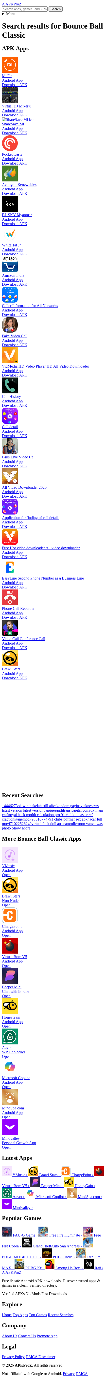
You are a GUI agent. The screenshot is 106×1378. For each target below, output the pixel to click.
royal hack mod (21, 815)
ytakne (86, 806)
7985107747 (39, 819)
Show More (21, 828)
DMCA (82, 1374)
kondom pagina (68, 806)
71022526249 (21, 824)
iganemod (22, 819)
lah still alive (46, 806)
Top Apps (20, 1315)
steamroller (69, 824)
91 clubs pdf (59, 819)
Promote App (47, 1336)
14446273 (10, 806)
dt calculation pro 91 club (52, 815)
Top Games (38, 1315)
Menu (10, 14)
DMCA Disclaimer (40, 1357)
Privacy (69, 1374)
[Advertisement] (53, 733)
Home (7, 1315)
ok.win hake (27, 806)
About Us (9, 1336)
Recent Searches (60, 1315)
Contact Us (27, 1336)
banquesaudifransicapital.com (66, 810)
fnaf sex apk (78, 819)
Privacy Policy (13, 1357)
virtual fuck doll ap (46, 824)
